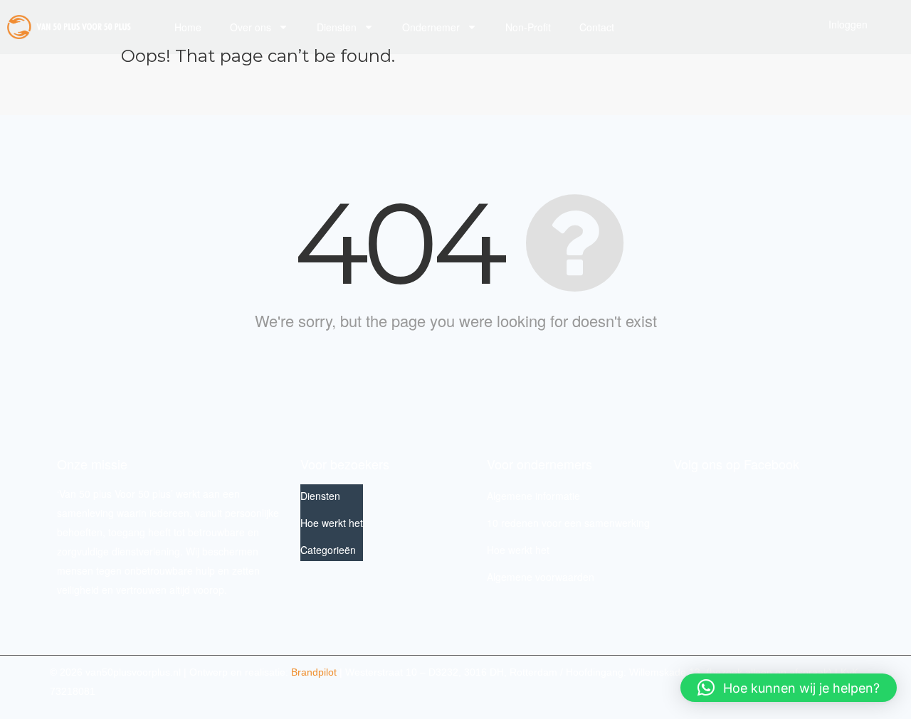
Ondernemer (431, 27)
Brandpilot (314, 672)
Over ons (250, 27)
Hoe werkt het (331, 523)
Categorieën (328, 550)
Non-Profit (528, 27)
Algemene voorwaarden (540, 577)
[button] (788, 687)
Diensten (337, 27)
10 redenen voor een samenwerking (568, 523)
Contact (596, 27)
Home (187, 27)
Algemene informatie (533, 496)
